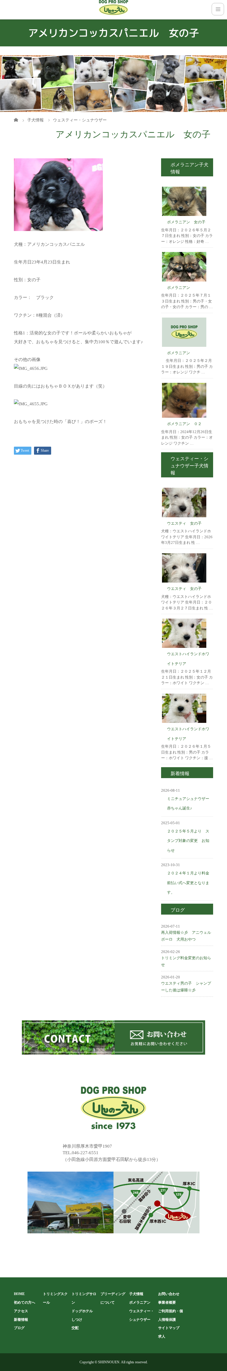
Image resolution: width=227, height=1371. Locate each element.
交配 (75, 1328)
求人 (161, 1336)
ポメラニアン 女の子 (186, 222)
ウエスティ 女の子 (184, 523)
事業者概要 (167, 1302)
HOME (19, 1294)
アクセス (21, 1311)
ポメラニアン (178, 287)
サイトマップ (168, 1328)
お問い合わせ (168, 1294)
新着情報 (21, 1320)
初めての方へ (24, 1302)
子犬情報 (136, 1294)
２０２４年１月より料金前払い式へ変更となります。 (188, 883)
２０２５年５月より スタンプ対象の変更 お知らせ (188, 841)
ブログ (19, 1328)
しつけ (77, 1320)
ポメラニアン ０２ (184, 424)
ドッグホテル (82, 1311)
